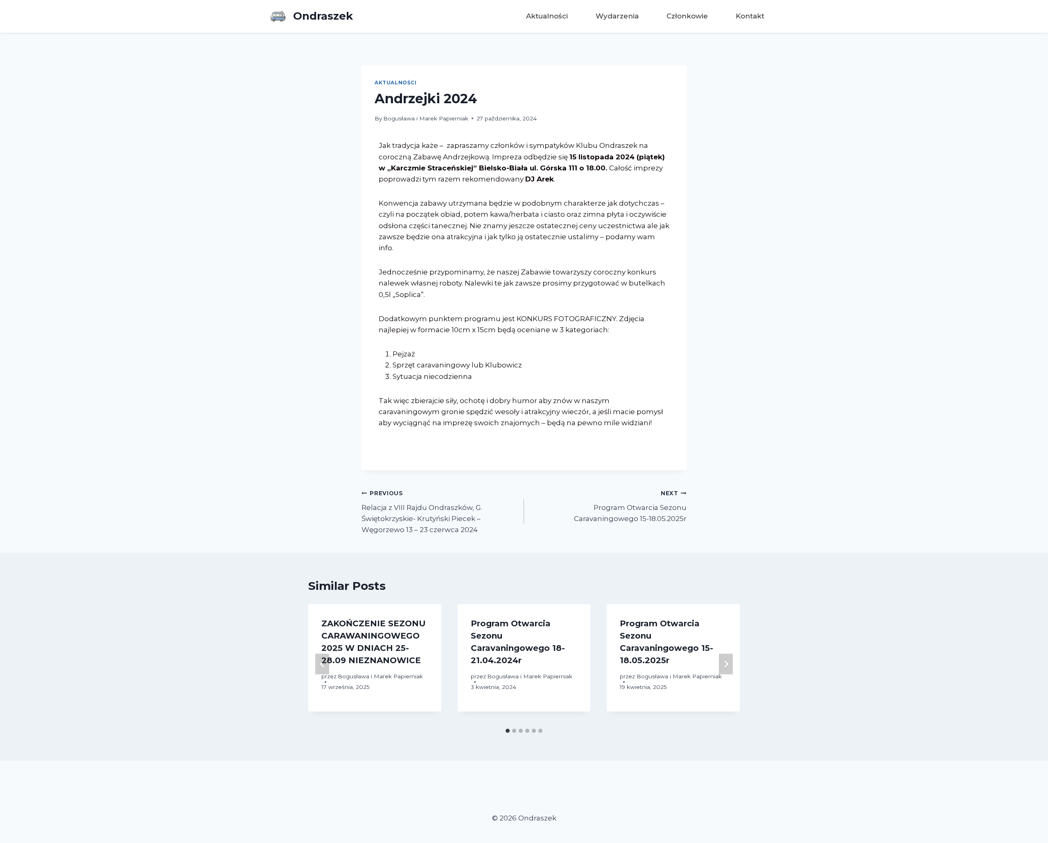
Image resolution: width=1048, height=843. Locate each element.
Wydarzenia (617, 16)
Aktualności (547, 16)
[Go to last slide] (322, 664)
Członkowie (687, 16)
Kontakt (750, 16)
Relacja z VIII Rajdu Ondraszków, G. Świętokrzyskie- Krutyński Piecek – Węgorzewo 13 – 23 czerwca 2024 (421, 512)
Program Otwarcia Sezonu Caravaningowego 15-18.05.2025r (630, 506)
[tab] (508, 731)
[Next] (726, 664)
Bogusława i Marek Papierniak (425, 118)
